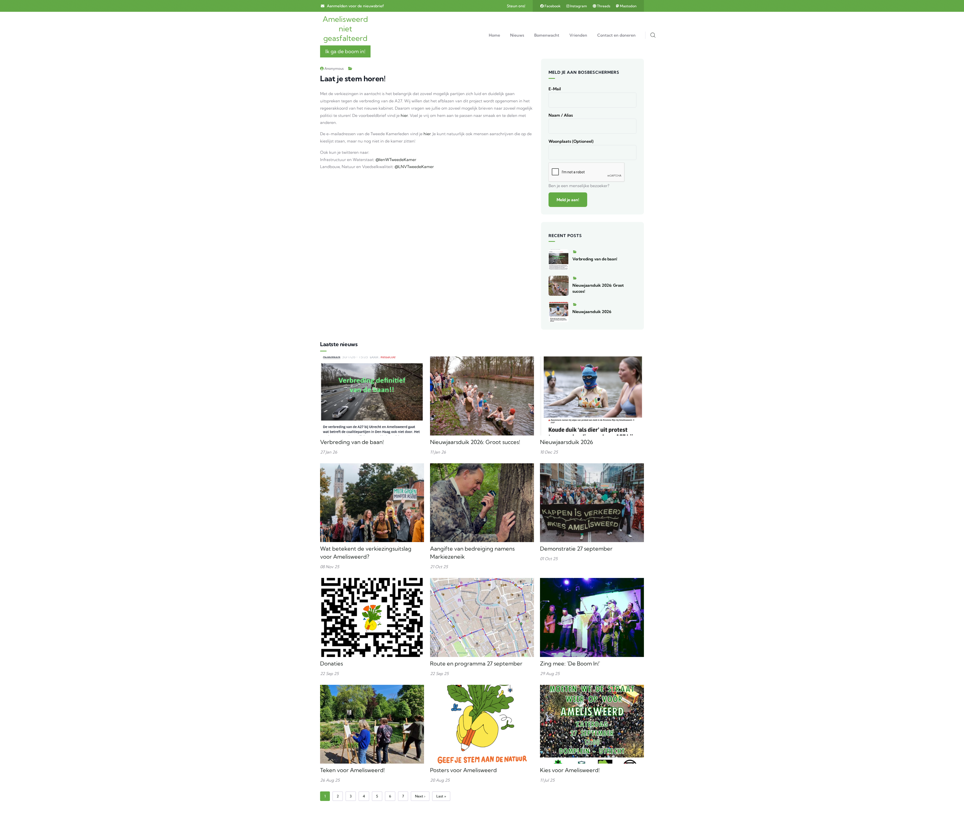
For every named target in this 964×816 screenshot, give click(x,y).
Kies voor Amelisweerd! (570, 770)
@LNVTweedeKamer (414, 166)
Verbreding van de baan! (594, 258)
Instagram (578, 6)
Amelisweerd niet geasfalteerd (345, 28)
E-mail (555, 88)
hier (404, 115)
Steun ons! (516, 6)
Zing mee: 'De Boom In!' (570, 663)
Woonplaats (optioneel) (571, 141)
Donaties (331, 663)
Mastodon (627, 6)
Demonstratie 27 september (576, 548)
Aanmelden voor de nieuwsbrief (355, 6)
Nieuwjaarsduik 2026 (591, 311)
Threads (603, 6)
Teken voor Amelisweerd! (352, 770)
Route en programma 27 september (476, 663)
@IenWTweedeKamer (396, 159)
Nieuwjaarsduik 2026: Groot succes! (475, 442)
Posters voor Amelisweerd (463, 770)
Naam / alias (561, 115)
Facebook (552, 6)
